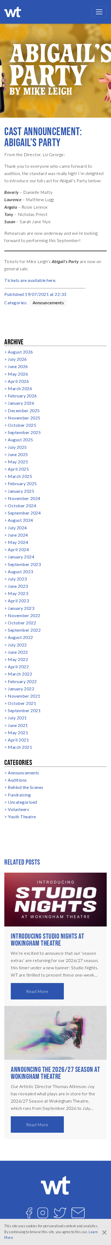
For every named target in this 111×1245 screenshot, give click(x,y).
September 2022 (24, 629)
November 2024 (24, 498)
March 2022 (20, 673)
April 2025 (18, 468)
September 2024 (24, 512)
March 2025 (20, 476)
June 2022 (18, 652)
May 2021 (18, 732)
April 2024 (18, 549)
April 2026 (18, 381)
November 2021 (24, 695)
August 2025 (20, 439)
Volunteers (18, 809)
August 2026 (20, 351)
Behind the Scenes (25, 787)
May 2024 (18, 542)
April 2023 (18, 600)
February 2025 (22, 483)
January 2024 (21, 556)
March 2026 (20, 388)
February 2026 (22, 395)
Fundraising (19, 794)
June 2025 (18, 454)
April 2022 (18, 666)
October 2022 (22, 622)
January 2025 (21, 491)
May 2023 (18, 593)
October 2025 (22, 425)
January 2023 (21, 608)
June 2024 (18, 534)
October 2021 (22, 703)
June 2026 (18, 366)
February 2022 (22, 681)
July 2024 (17, 527)
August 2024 (20, 520)
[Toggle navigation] (99, 11)
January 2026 (21, 402)
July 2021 (17, 717)
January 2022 (21, 688)
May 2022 (18, 659)
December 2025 (24, 410)
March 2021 (20, 747)
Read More (37, 991)
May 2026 (18, 373)
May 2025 (18, 461)
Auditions (17, 779)
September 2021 (24, 710)
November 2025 (24, 417)
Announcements (48, 302)
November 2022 (24, 615)
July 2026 (17, 359)
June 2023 (18, 586)
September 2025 (24, 432)
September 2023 (24, 564)
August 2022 (20, 637)
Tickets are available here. (30, 280)
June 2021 (18, 725)
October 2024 (22, 505)
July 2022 (17, 644)
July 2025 (17, 447)
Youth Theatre (22, 816)
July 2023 (17, 578)
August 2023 (20, 571)
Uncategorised (22, 802)
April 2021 (18, 739)
